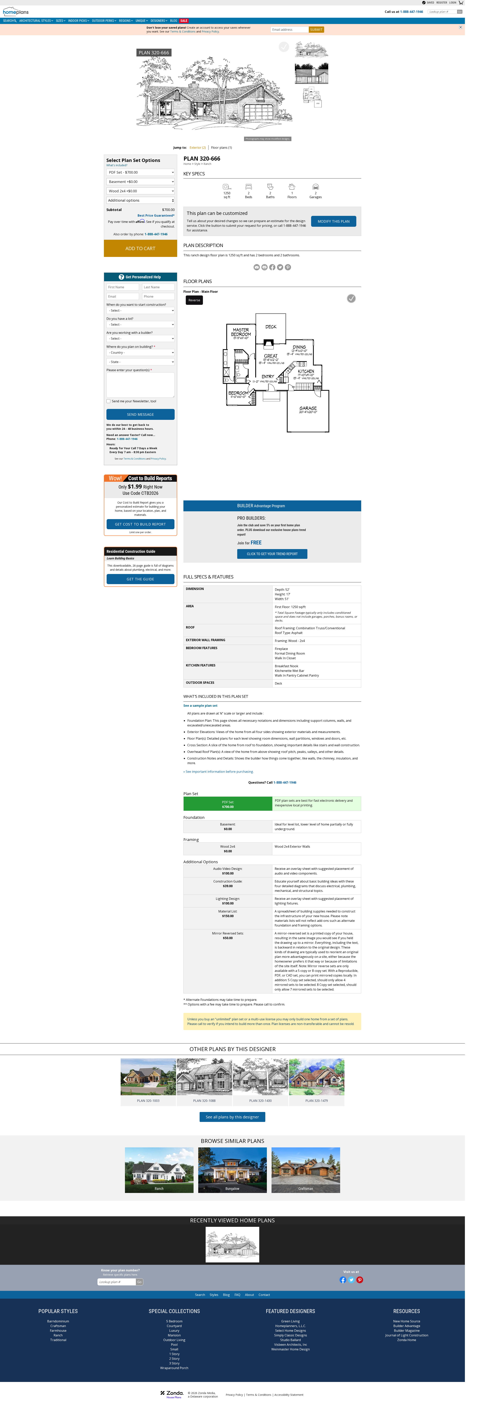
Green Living (290, 1321)
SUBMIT (316, 29)
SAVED (430, 2)
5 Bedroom (174, 1321)
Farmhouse (58, 1330)
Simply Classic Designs (290, 1335)
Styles (214, 1295)
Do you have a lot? (119, 318)
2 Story (174, 1358)
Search (200, 1295)
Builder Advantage (406, 1326)
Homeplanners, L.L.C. (290, 1326)
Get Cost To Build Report (140, 524)
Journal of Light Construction (406, 1335)
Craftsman (58, 1326)
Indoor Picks (78, 21)
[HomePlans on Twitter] (351, 1279)
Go (460, 11)
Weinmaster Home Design (290, 1349)
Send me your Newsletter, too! (134, 401)
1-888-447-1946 (156, 234)
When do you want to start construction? (136, 304)
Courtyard (174, 1326)
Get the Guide (140, 579)
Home (187, 164)
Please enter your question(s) (129, 370)
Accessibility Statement (288, 1395)
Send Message (140, 414)
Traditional (58, 1340)
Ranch (207, 164)
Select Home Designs (290, 1330)
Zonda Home (406, 1340)
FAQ (237, 1295)
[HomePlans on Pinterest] (360, 1279)
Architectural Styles (35, 21)
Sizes (60, 21)
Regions (125, 21)
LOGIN (452, 2)
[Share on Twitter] (280, 267)
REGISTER (441, 2)
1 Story (174, 1354)
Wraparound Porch (174, 1368)
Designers (158, 21)
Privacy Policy (210, 31)
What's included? (116, 165)
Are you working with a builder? (129, 332)
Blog (173, 21)
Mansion (174, 1335)
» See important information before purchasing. (218, 771)
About (249, 1295)
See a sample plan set (200, 705)
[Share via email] (257, 267)
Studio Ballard (290, 1340)
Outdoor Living (174, 1340)
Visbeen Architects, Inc (290, 1344)
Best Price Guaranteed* (156, 215)
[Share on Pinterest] (288, 267)
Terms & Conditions (183, 31)
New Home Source (406, 1321)
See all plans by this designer (232, 1117)
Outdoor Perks (103, 21)
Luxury (174, 1330)
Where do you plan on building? (130, 347)
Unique (141, 21)
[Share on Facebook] (272, 267)
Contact (264, 1295)
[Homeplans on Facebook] (343, 1279)
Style (197, 164)
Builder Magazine (407, 1330)
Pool (174, 1344)
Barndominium (58, 1321)
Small (174, 1349)
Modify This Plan (334, 221)
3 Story (174, 1363)
